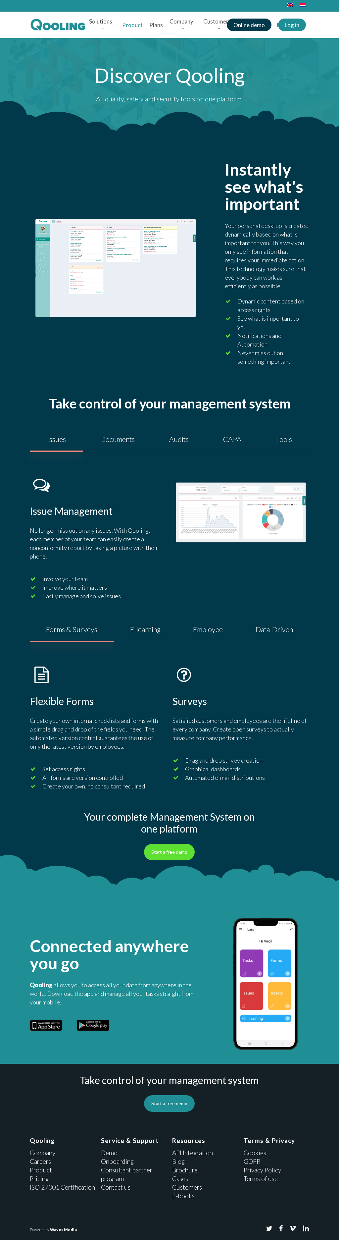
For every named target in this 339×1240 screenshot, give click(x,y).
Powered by (53, 1229)
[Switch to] (289, 5)
